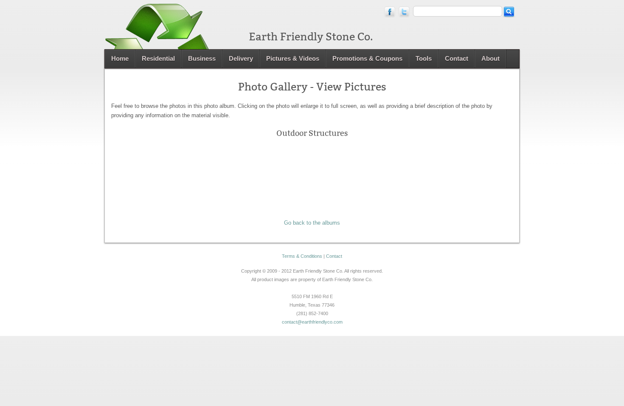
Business (202, 58)
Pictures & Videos (292, 58)
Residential (158, 58)
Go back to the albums (312, 223)
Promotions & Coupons (367, 58)
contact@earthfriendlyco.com (312, 321)
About (490, 58)
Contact (456, 58)
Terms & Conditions (302, 256)
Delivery (241, 58)
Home (120, 58)
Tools (424, 58)
